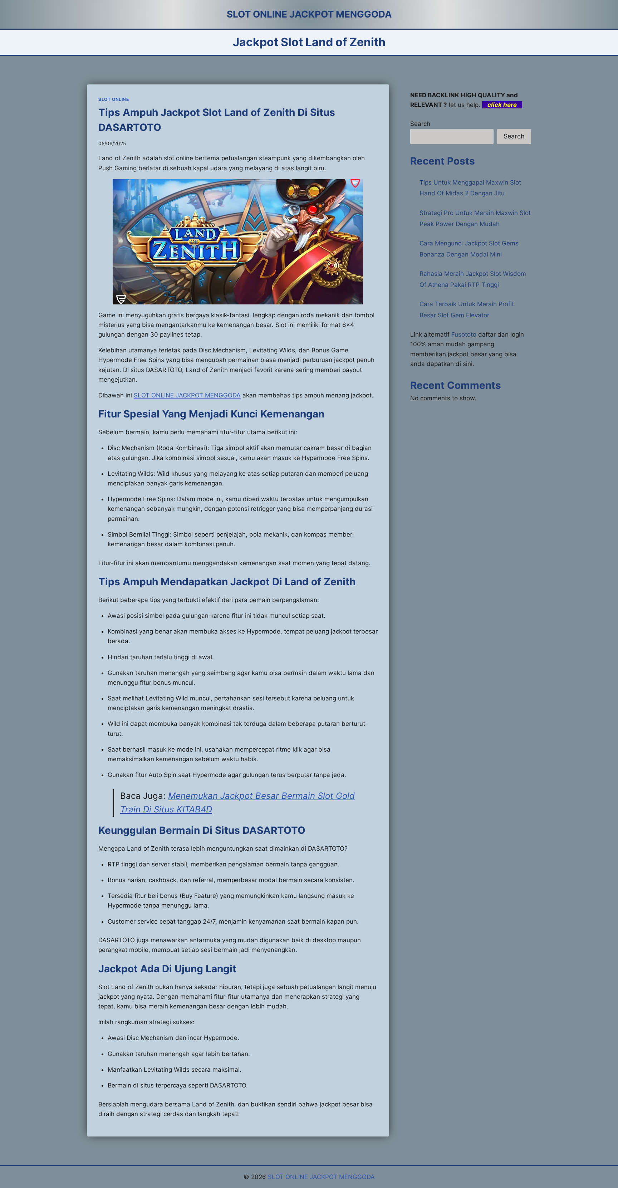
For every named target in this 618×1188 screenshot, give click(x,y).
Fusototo (463, 334)
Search (420, 123)
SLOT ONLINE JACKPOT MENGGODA (187, 395)
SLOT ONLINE (113, 99)
